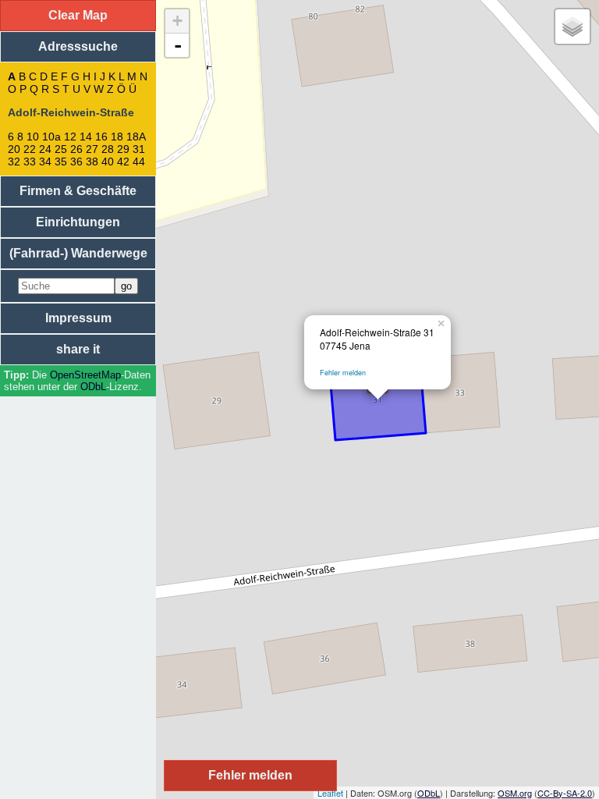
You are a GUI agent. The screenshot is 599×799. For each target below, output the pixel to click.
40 (107, 161)
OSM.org (515, 793)
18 (117, 136)
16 (101, 136)
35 (61, 161)
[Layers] (572, 26)
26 (76, 149)
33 (29, 161)
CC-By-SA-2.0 (564, 793)
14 (86, 136)
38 (92, 161)
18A (135, 136)
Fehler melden (343, 373)
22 (29, 149)
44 (139, 161)
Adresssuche (78, 46)
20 (14, 149)
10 (33, 136)
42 (123, 161)
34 (45, 161)
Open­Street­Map (85, 375)
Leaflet (330, 793)
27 (92, 149)
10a (51, 136)
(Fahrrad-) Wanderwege (78, 253)
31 (139, 149)
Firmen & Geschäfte (77, 190)
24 (45, 149)
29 (123, 149)
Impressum (78, 318)
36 (76, 161)
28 (107, 149)
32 (14, 161)
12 (70, 136)
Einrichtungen (78, 222)
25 (61, 149)
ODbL (93, 386)
